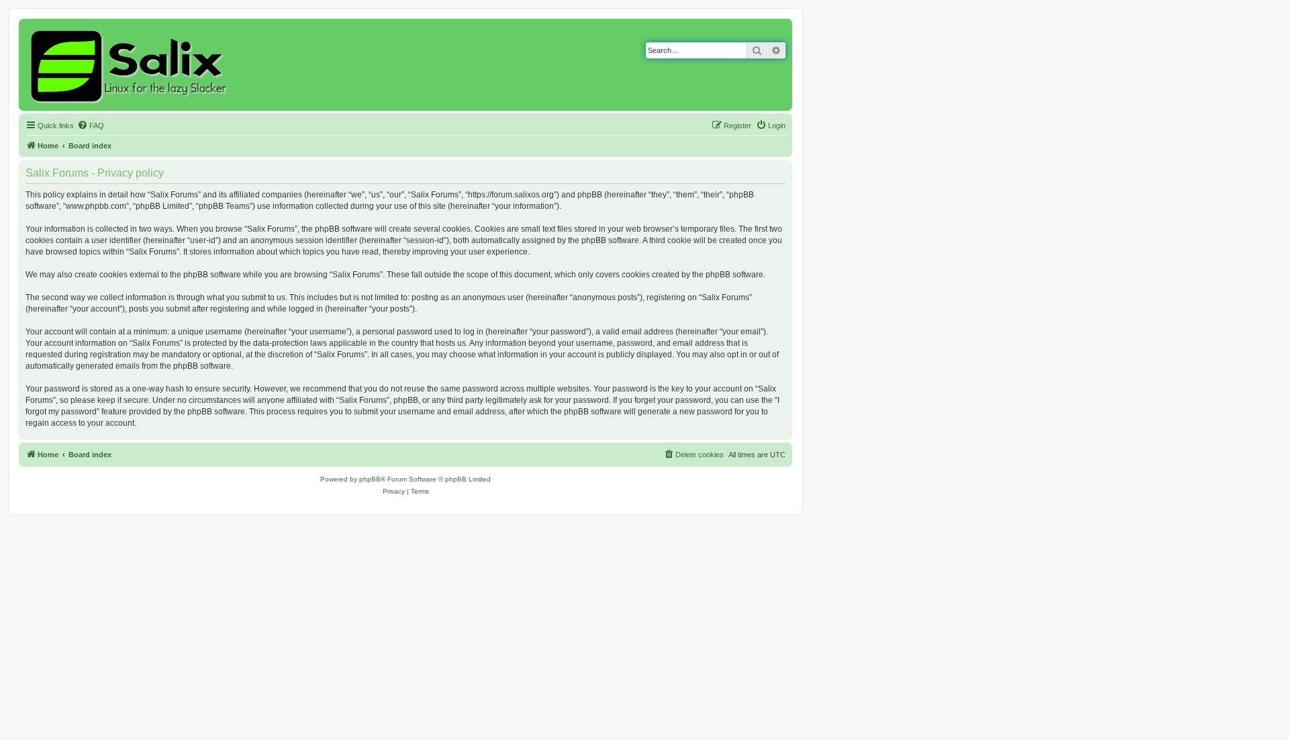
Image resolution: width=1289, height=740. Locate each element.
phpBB (370, 479)
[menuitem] (90, 126)
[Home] (130, 64)
